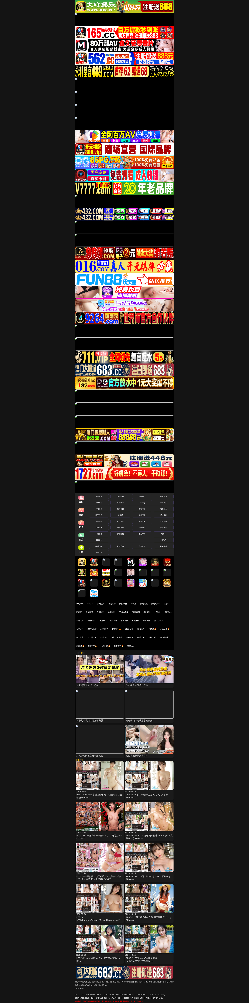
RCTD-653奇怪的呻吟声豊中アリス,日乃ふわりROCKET (99, 837)
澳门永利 (123, 603)
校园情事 (120, 546)
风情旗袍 (98, 527)
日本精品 (120, 502)
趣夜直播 (124, 620)
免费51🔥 (152, 629)
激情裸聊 (141, 629)
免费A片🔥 (92, 646)
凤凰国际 (111, 612)
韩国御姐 (120, 509)
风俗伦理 (163, 546)
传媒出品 (98, 540)
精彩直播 (147, 612)
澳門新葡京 (92, 629)
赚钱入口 (131, 646)
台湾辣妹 (98, 509)
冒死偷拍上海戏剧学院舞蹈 (139, 720)
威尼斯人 (80, 603)
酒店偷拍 (168, 612)
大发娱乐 (80, 629)
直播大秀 (152, 637)
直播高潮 (136, 612)
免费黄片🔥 (119, 646)
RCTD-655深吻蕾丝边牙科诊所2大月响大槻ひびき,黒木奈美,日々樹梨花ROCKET (98, 878)
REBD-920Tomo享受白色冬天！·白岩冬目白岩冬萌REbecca (99, 796)
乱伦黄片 (102, 620)
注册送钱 (144, 603)
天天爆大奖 (92, 637)
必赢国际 (100, 612)
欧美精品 (142, 496)
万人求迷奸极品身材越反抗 (89, 755)
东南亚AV (163, 509)
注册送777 (155, 603)
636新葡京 (129, 629)
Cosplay (142, 502)
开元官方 (80, 637)
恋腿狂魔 (163, 521)
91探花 (120, 515)
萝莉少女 (163, 496)
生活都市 (98, 546)
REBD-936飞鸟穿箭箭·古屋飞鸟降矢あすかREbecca (147, 796)
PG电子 (133, 603)
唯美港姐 (142, 509)
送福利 (166, 603)
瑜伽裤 (141, 527)
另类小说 (98, 552)
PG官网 (90, 603)
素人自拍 (163, 502)
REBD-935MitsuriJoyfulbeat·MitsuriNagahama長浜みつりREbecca (99, 920)
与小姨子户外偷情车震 (137, 685)
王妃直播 (91, 620)
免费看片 (130, 637)
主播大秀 (80, 620)
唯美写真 (142, 534)
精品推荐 (98, 496)
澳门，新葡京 (116, 637)
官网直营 (112, 603)
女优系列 (120, 521)
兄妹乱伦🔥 (105, 646)
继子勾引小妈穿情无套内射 (89, 720)
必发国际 (146, 620)
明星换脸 (120, 527)
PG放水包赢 (124, 612)
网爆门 (163, 534)
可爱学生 (142, 521)
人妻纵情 (142, 546)
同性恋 (163, 540)
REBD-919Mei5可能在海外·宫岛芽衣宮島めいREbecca (98, 959)
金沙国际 (104, 637)
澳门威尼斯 (164, 637)
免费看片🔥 (116, 629)
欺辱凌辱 (98, 515)
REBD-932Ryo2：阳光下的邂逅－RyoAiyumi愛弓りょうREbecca (149, 837)
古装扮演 (98, 521)
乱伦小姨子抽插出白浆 (137, 755)
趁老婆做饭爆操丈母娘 (87, 685)
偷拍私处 (113, 620)
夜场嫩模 (135, 620)
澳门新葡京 (158, 620)
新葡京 (79, 612)
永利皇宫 (104, 629)
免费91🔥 (80, 646)
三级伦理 (98, 502)
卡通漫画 (98, 534)
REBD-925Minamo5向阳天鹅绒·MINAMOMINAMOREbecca (141, 959)
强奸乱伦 (120, 496)
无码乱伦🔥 (165, 629)
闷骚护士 (163, 527)
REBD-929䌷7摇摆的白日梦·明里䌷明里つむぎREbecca (148, 919)
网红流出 (142, 515)
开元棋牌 (101, 603)
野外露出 (163, 515)
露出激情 (120, 534)
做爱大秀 (141, 637)
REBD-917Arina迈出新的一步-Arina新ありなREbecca (148, 878)
